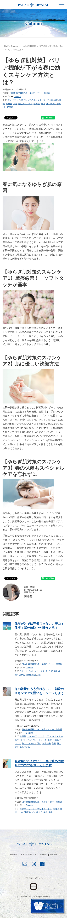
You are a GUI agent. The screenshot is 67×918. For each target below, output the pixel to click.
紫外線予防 (20, 675)
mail (25, 864)
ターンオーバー (32, 671)
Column (14, 46)
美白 (43, 103)
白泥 (51, 671)
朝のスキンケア (29, 743)
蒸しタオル (25, 747)
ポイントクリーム (38, 740)
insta (34, 864)
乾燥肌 (9, 103)
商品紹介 (13, 854)
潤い (39, 743)
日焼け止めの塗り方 (33, 812)
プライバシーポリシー (33, 878)
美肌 (54, 743)
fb (42, 864)
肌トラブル (51, 103)
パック (46, 100)
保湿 (15, 103)
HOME (6, 46)
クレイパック (14, 100)
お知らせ (43, 854)
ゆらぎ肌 (54, 100)
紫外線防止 (31, 675)
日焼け (56, 808)
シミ (22, 671)
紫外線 (37, 103)
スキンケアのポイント (31, 100)
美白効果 (46, 743)
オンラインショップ (28, 854)
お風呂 (23, 736)
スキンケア (32, 736)
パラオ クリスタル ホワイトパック (36, 808)
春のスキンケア (25, 103)
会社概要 (53, 854)
